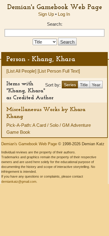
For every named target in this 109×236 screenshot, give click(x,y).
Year (96, 84)
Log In (64, 14)
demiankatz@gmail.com (18, 181)
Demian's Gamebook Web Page (54, 6)
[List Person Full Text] (59, 71)
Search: (54, 24)
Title (84, 84)
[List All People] (21, 71)
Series (70, 84)
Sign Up (46, 14)
